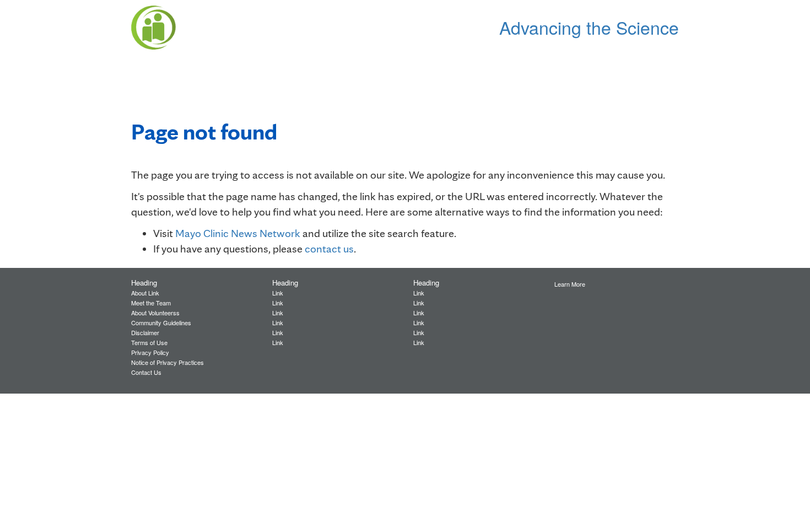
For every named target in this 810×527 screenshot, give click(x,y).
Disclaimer (145, 332)
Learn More (569, 283)
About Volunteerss (155, 312)
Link (277, 292)
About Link (145, 292)
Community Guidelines (161, 322)
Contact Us (146, 372)
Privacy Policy (150, 352)
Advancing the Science (589, 27)
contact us (329, 248)
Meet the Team (151, 302)
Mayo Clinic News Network (237, 233)
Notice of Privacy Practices (167, 362)
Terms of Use (149, 342)
